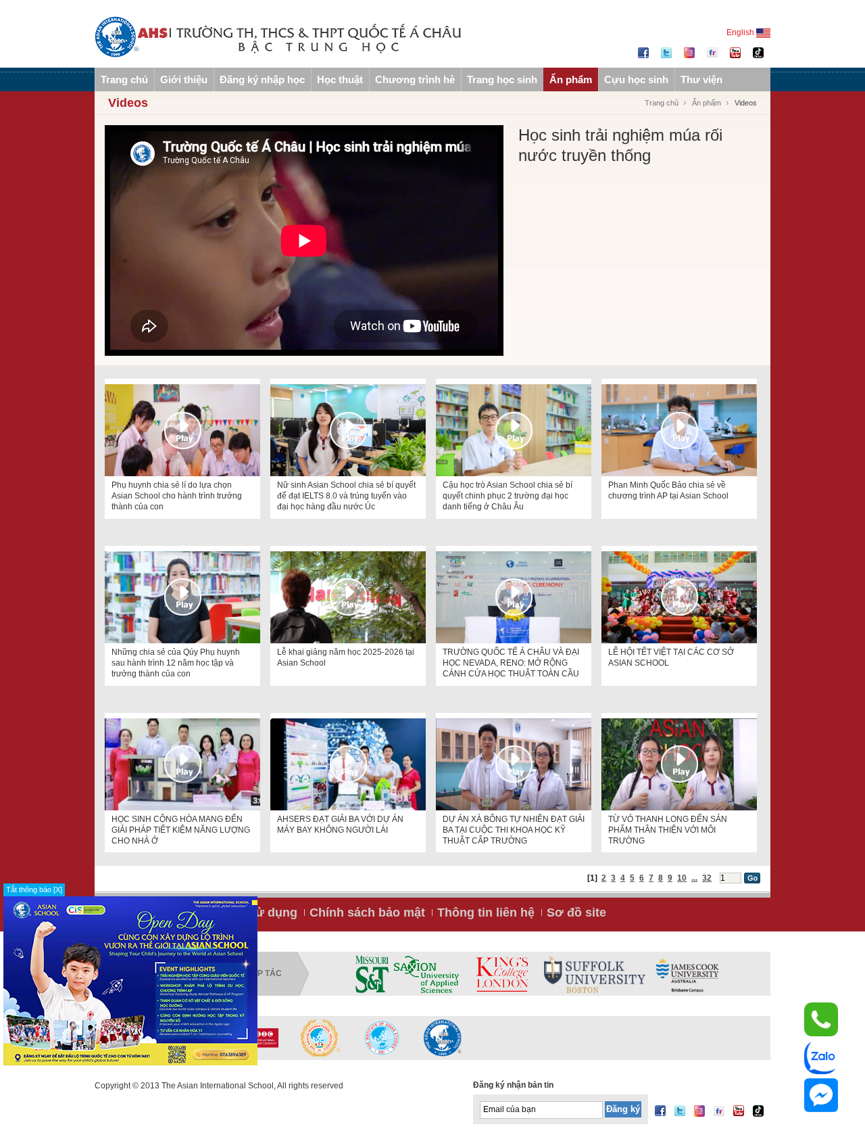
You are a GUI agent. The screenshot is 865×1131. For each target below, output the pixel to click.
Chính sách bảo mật (367, 912)
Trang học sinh (502, 79)
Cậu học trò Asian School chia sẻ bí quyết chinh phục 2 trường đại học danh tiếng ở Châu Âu (507, 495)
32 (707, 878)
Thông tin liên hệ (486, 912)
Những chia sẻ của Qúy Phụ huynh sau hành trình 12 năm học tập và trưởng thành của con (176, 662)
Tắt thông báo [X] (34, 889)
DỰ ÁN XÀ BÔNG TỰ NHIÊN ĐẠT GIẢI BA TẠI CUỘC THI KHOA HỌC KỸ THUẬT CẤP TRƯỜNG (514, 830)
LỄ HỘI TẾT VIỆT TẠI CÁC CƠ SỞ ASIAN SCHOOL (671, 657)
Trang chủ (124, 79)
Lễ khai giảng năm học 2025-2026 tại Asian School (345, 657)
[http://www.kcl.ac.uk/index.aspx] (501, 974)
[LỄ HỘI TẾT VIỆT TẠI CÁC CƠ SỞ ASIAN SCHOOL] (679, 597)
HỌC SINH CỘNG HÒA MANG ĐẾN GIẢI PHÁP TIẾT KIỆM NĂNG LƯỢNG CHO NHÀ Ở (181, 830)
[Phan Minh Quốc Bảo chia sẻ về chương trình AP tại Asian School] (679, 430)
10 (682, 878)
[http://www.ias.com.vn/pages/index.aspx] (321, 1037)
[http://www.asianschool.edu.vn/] (442, 1037)
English (741, 32)
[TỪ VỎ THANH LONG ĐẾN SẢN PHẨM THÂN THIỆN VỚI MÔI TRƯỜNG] (679, 764)
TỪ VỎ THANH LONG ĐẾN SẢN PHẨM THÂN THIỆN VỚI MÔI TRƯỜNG (667, 830)
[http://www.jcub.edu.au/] (688, 974)
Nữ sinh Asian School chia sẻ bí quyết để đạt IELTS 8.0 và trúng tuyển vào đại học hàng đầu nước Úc (346, 495)
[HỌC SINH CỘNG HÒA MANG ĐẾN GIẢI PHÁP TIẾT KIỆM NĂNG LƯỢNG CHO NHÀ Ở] (182, 764)
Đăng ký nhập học (262, 79)
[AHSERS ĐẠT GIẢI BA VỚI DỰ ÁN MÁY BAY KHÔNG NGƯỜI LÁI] (348, 764)
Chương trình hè (415, 79)
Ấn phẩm (570, 79)
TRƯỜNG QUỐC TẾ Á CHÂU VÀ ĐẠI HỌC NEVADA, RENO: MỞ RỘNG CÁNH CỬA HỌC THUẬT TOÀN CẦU (511, 662)
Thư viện (701, 79)
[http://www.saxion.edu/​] (426, 974)
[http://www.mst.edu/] (372, 974)
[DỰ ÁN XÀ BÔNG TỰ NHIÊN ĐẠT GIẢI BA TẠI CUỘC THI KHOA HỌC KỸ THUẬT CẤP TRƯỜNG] (513, 764)
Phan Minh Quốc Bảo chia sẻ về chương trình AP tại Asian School (668, 490)
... (694, 878)
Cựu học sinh (636, 79)
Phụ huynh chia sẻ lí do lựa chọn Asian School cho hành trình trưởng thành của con (177, 495)
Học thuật (340, 79)
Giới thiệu (183, 79)
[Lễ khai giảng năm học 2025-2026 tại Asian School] (348, 597)
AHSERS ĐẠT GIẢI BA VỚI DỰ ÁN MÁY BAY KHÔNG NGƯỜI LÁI (340, 824)
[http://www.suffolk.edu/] (594, 974)
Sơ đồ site (576, 912)
